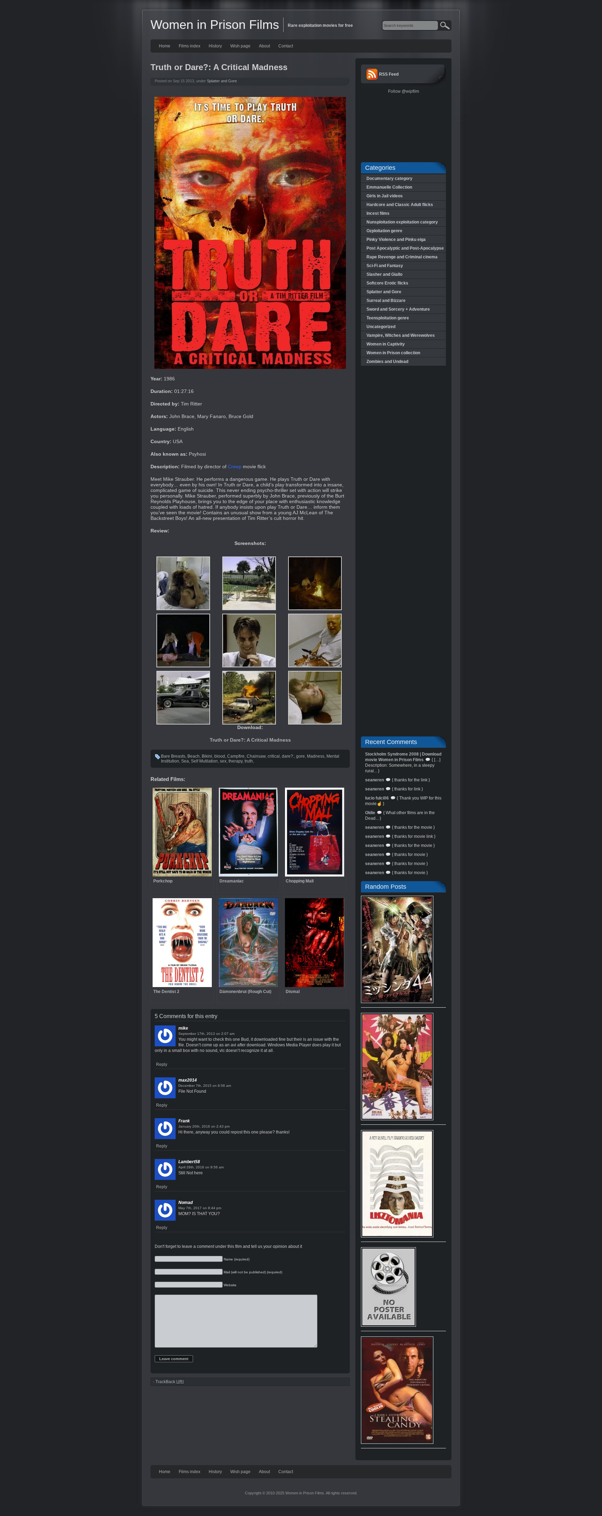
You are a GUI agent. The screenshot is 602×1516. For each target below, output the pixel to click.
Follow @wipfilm (403, 91)
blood (219, 756)
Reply (161, 1064)
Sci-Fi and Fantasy (384, 265)
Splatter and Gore (222, 81)
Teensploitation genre (387, 318)
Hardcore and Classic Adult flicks (399, 204)
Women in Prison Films (214, 24)
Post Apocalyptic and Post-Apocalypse (405, 248)
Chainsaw (256, 756)
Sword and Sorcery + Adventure (398, 309)
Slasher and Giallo (384, 274)
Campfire (236, 756)
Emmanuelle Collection (389, 187)
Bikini (207, 756)
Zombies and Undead (387, 361)
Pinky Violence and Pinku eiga (396, 239)
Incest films (377, 213)
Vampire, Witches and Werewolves (400, 335)
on (218, 1034)
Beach (193, 756)
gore (300, 756)
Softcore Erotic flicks (387, 283)
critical (274, 756)
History (215, 46)
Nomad (185, 1202)
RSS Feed (389, 74)
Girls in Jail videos (384, 196)
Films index (189, 46)
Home (164, 46)
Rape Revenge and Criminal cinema (402, 257)
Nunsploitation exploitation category (402, 222)
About (264, 46)
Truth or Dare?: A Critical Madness (250, 740)
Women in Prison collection (393, 352)
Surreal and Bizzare (386, 300)
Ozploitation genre (384, 230)
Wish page (240, 46)
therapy (235, 761)
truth (249, 761)
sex (223, 761)
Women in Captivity (385, 344)
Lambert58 (189, 1161)
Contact (285, 46)
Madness (315, 756)
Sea (185, 761)
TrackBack (169, 1381)
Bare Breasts (173, 756)
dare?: (288, 756)
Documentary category (389, 178)
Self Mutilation (204, 761)
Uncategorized (380, 326)
